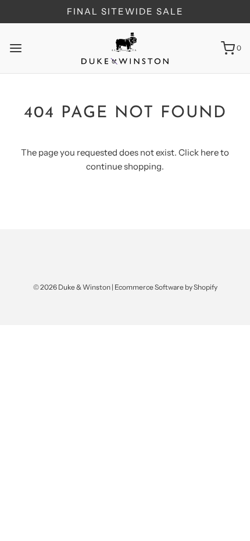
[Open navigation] (15, 48)
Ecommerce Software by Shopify (166, 287)
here (210, 152)
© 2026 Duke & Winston (71, 287)
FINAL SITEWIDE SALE (125, 11)
